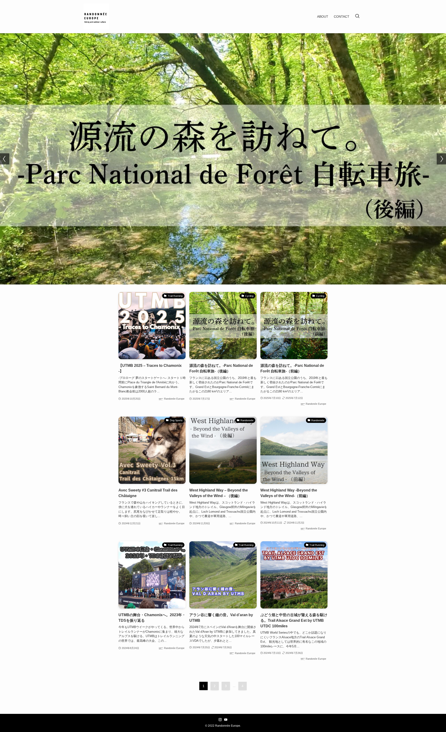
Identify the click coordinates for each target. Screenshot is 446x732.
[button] (215, 279)
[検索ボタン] (357, 16)
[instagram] (220, 720)
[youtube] (226, 720)
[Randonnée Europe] (96, 16)
